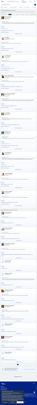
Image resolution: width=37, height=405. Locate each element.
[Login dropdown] (30, 1)
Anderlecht (22, 14)
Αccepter (20, 402)
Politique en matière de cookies (13, 400)
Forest (10, 14)
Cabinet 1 (2, 26)
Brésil (28, 395)
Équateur (31, 394)
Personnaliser (5, 402)
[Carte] (35, 7)
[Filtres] (2, 7)
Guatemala (25, 395)
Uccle (13, 14)
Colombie (28, 394)
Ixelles (27, 14)
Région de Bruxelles (4, 14)
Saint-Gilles (17, 14)
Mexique (26, 394)
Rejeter (12, 402)
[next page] (20, 364)
